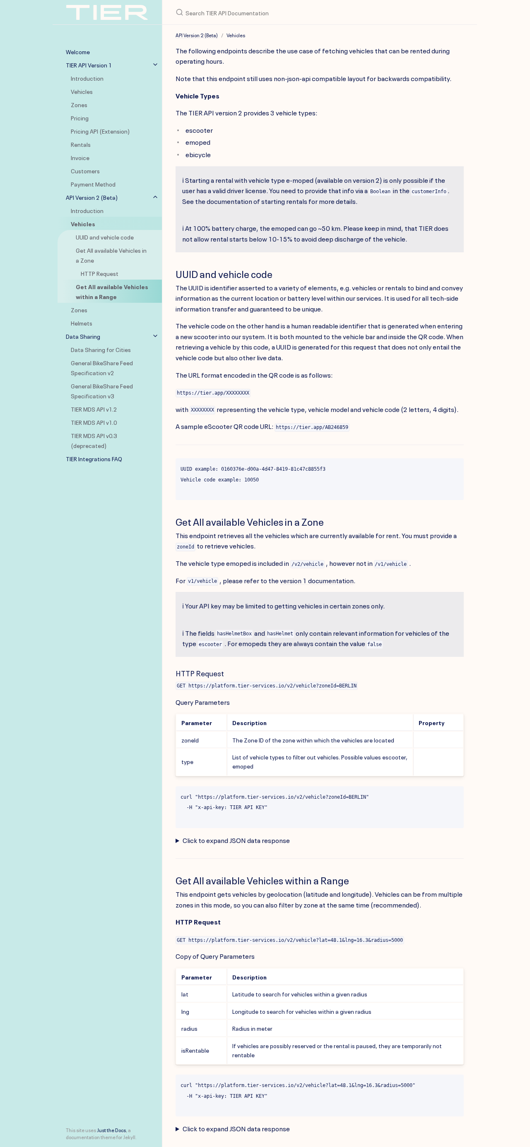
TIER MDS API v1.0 (94, 422)
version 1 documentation (317, 580)
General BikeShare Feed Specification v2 (102, 367)
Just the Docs (111, 1129)
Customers (85, 170)
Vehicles (82, 91)
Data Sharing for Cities (101, 349)
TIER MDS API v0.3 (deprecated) (94, 440)
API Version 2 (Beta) (92, 197)
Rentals (81, 144)
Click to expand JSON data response (236, 840)
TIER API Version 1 (89, 64)
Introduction (87, 78)
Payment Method (93, 184)
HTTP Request (99, 273)
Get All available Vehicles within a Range (112, 291)
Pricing (80, 117)
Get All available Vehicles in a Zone (111, 255)
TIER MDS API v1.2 (94, 409)
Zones (79, 104)
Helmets (81, 322)
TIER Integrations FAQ (94, 458)
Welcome (78, 51)
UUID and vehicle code (105, 236)
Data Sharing (83, 336)
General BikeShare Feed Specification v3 (102, 390)
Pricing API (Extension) (100, 131)
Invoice (80, 157)
